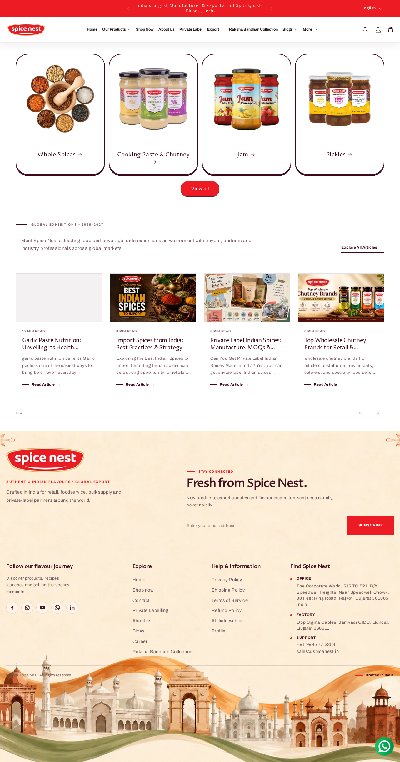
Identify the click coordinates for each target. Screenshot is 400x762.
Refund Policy (227, 610)
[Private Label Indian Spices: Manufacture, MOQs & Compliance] (247, 298)
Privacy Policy (227, 579)
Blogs (138, 630)
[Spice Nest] (47, 460)
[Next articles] (377, 413)
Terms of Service (230, 600)
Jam (243, 154)
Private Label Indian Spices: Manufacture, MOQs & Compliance (245, 344)
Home (92, 29)
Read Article (46, 384)
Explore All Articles (362, 247)
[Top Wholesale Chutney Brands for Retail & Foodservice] (341, 298)
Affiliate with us (228, 620)
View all (200, 188)
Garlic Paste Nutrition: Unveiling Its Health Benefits (51, 344)
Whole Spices (57, 154)
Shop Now (145, 29)
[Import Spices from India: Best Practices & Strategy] (153, 298)
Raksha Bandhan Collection (253, 29)
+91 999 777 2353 (316, 644)
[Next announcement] (271, 8)
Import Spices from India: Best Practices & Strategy (149, 344)
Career (140, 641)
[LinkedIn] (72, 608)
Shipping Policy (228, 589)
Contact (141, 600)
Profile (219, 630)
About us (142, 620)
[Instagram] (27, 608)
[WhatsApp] (57, 608)
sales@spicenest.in (318, 651)
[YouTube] (42, 608)
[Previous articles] (360, 413)
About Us (166, 29)
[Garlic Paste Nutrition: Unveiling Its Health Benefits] (59, 298)
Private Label (190, 29)
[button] (365, 29)
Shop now (143, 589)
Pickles (336, 154)
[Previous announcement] (128, 8)
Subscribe (370, 525)
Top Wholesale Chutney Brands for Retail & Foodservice (335, 344)
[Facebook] (12, 608)
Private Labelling (150, 610)
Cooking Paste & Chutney (153, 155)
